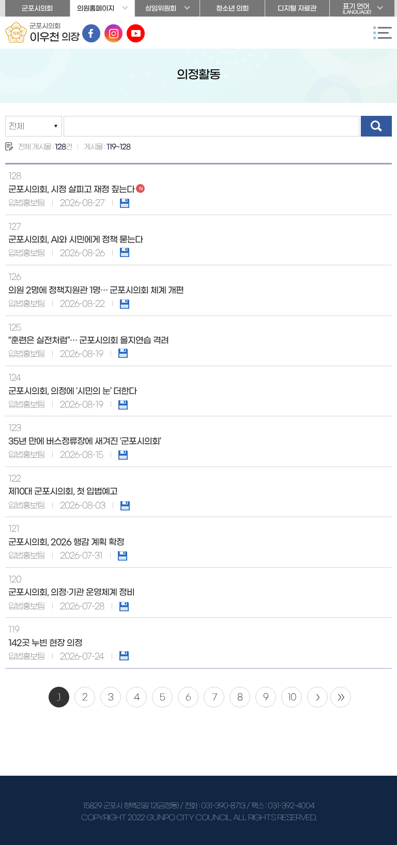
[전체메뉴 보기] (382, 33)
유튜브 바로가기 (136, 33)
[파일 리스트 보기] (124, 252)
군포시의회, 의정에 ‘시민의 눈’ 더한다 (72, 391)
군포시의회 (37, 8)
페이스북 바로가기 (91, 33)
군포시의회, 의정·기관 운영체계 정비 (71, 592)
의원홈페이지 (95, 8)
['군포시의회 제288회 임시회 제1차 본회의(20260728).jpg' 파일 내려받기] (124, 606)
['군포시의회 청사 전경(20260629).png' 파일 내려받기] (124, 203)
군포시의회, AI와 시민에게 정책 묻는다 (75, 239)
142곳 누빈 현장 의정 (45, 643)
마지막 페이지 (340, 697)
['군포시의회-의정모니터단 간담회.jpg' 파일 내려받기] (123, 404)
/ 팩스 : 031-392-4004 (280, 805)
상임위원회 (160, 8)
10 (291, 696)
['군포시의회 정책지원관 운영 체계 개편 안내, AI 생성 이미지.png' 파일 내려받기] (124, 303)
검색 (376, 126)
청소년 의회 (232, 8)
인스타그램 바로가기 (113, 33)
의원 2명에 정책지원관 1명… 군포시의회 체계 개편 (96, 290)
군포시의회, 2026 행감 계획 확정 (66, 542)
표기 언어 (357, 8)
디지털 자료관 (297, 8)
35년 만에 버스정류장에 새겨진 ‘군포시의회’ (84, 441)
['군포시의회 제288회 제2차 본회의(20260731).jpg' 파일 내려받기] (122, 555)
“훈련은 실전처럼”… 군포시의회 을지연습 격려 (88, 340)
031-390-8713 (223, 805)
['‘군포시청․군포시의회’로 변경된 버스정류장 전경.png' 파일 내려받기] (123, 454)
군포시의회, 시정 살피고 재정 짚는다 (71, 189)
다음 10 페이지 (317, 697)
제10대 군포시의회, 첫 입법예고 (62, 491)
